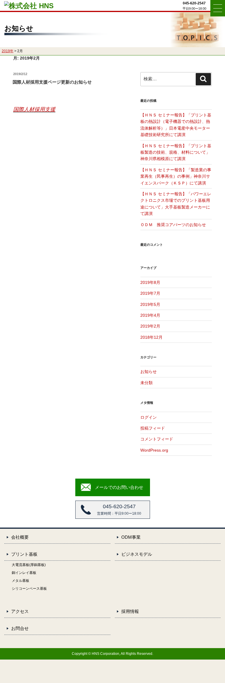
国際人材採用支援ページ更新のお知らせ (52, 81)
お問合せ (20, 628)
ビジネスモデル (136, 554)
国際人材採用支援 (34, 109)
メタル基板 (20, 581)
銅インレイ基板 (24, 573)
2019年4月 (150, 315)
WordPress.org (154, 450)
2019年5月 (150, 304)
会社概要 (20, 537)
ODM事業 (131, 537)
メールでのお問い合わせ (119, 487)
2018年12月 (151, 337)
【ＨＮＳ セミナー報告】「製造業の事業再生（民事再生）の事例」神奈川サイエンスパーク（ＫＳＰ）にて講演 (175, 176)
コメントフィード (156, 439)
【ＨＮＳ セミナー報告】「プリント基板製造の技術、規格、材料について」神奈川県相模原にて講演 (175, 152)
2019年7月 (150, 293)
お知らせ (148, 371)
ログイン (148, 417)
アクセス (20, 611)
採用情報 (130, 611)
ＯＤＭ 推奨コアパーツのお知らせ (173, 224)
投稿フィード (152, 428)
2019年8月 (150, 282)
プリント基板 (24, 554)
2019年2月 (150, 326)
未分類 (146, 382)
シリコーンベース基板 (29, 589)
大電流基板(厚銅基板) (29, 565)
